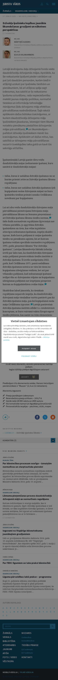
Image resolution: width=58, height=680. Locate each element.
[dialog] (29, 340)
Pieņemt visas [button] (29, 349)
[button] (29, 356)
